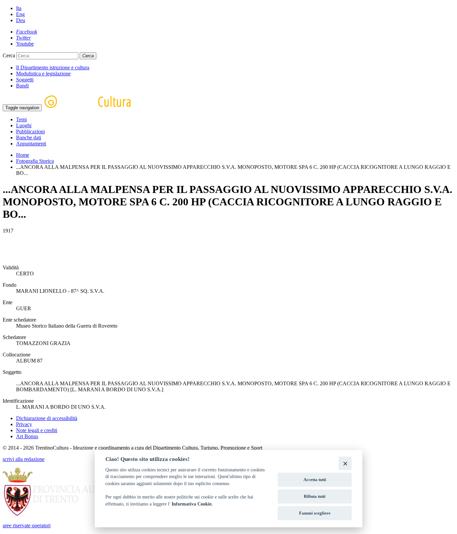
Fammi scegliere (315, 513)
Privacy (24, 424)
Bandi (22, 85)
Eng (20, 14)
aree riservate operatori (27, 525)
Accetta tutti (314, 479)
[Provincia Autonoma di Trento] (68, 514)
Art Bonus (27, 436)
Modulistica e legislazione (43, 73)
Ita (18, 8)
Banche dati (28, 137)
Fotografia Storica (35, 161)
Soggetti (24, 79)
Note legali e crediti (36, 430)
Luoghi (23, 125)
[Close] (345, 463)
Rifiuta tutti (315, 496)
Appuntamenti (31, 143)
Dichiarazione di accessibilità (46, 418)
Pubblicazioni (30, 131)
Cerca (9, 55)
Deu (20, 20)
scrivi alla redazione (23, 459)
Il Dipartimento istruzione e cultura (52, 67)
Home (22, 155)
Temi (21, 119)
